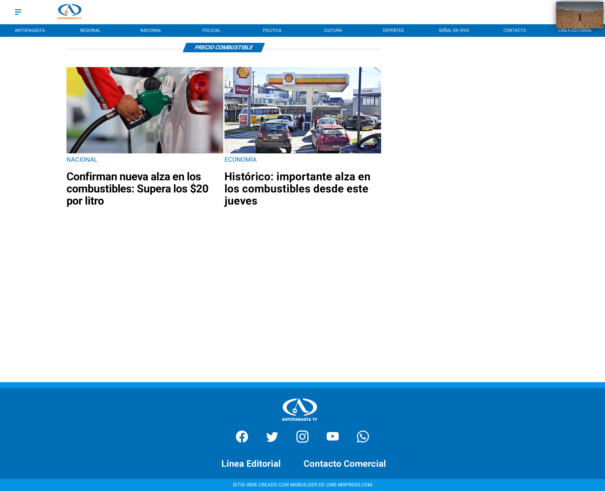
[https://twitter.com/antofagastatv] (272, 440)
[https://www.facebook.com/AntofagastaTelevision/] (242, 440)
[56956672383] (363, 440)
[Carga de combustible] (144, 153)
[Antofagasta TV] (18, 12)
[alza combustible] (303, 153)
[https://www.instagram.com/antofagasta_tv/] (302, 440)
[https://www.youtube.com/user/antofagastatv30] (333, 440)
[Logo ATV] (69, 12)
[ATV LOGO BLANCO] (300, 422)
